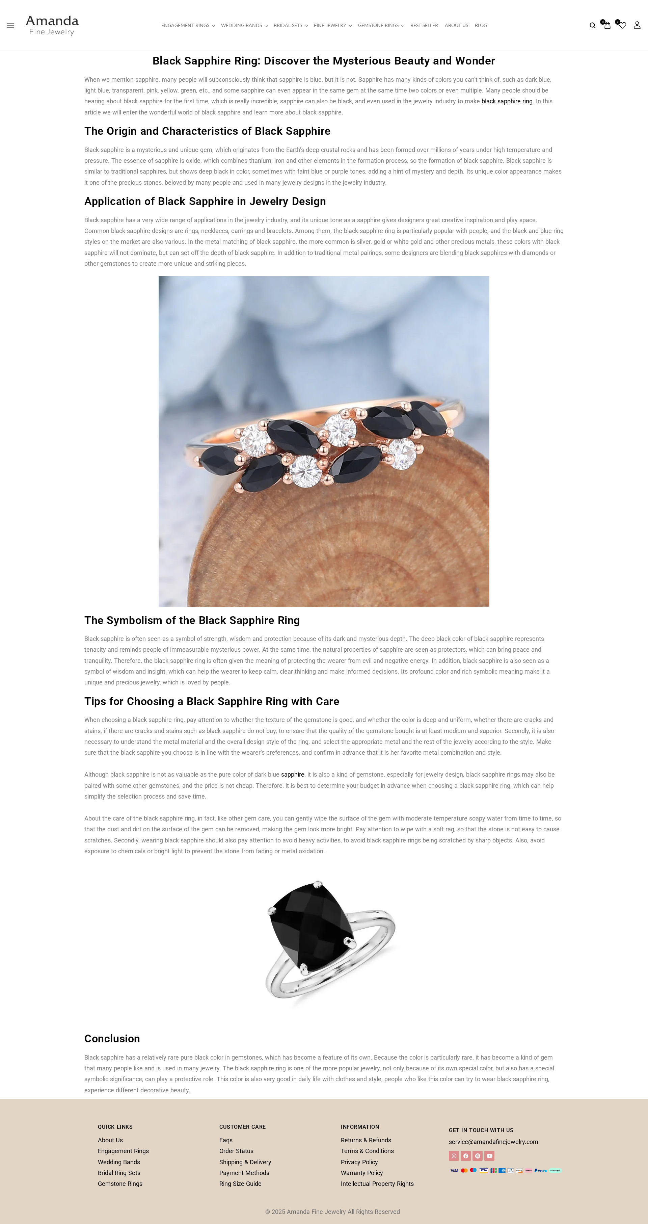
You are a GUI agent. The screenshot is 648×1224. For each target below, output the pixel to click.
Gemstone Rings (378, 25)
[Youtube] (489, 1156)
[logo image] (52, 24)
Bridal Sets (288, 25)
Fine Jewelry (330, 25)
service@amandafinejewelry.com (493, 1141)
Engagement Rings (185, 25)
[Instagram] (454, 1156)
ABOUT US (456, 25)
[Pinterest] (478, 1156)
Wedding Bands (241, 25)
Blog (481, 25)
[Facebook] (466, 1156)
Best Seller (424, 25)
